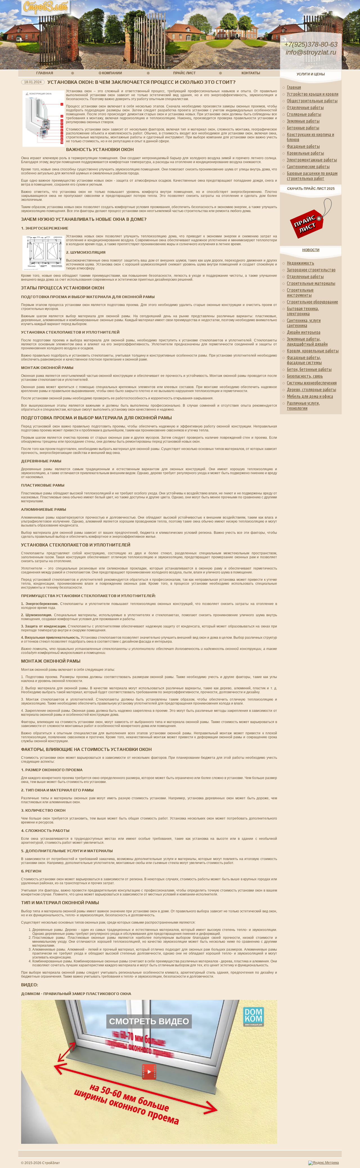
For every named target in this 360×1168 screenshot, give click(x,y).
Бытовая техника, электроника (303, 311)
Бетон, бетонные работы (309, 369)
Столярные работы (304, 114)
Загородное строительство (311, 269)
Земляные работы (303, 120)
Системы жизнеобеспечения (312, 382)
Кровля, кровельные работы (313, 350)
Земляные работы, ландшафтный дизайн (307, 341)
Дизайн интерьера (303, 332)
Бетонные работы (303, 127)
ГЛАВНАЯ (44, 73)
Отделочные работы (305, 107)
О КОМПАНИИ (110, 73)
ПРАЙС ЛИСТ (184, 73)
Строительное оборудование (312, 301)
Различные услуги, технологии (303, 405)
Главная (294, 87)
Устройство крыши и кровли (312, 93)
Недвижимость (300, 262)
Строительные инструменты (300, 292)
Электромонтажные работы (312, 159)
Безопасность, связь (305, 376)
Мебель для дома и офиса (310, 396)
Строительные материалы (311, 283)
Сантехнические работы (308, 166)
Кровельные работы (305, 153)
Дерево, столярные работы (311, 389)
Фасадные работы (303, 146)
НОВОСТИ (311, 250)
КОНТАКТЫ (251, 73)
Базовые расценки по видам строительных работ (312, 176)
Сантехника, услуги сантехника (304, 323)
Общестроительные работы (312, 100)
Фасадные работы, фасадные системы (304, 360)
